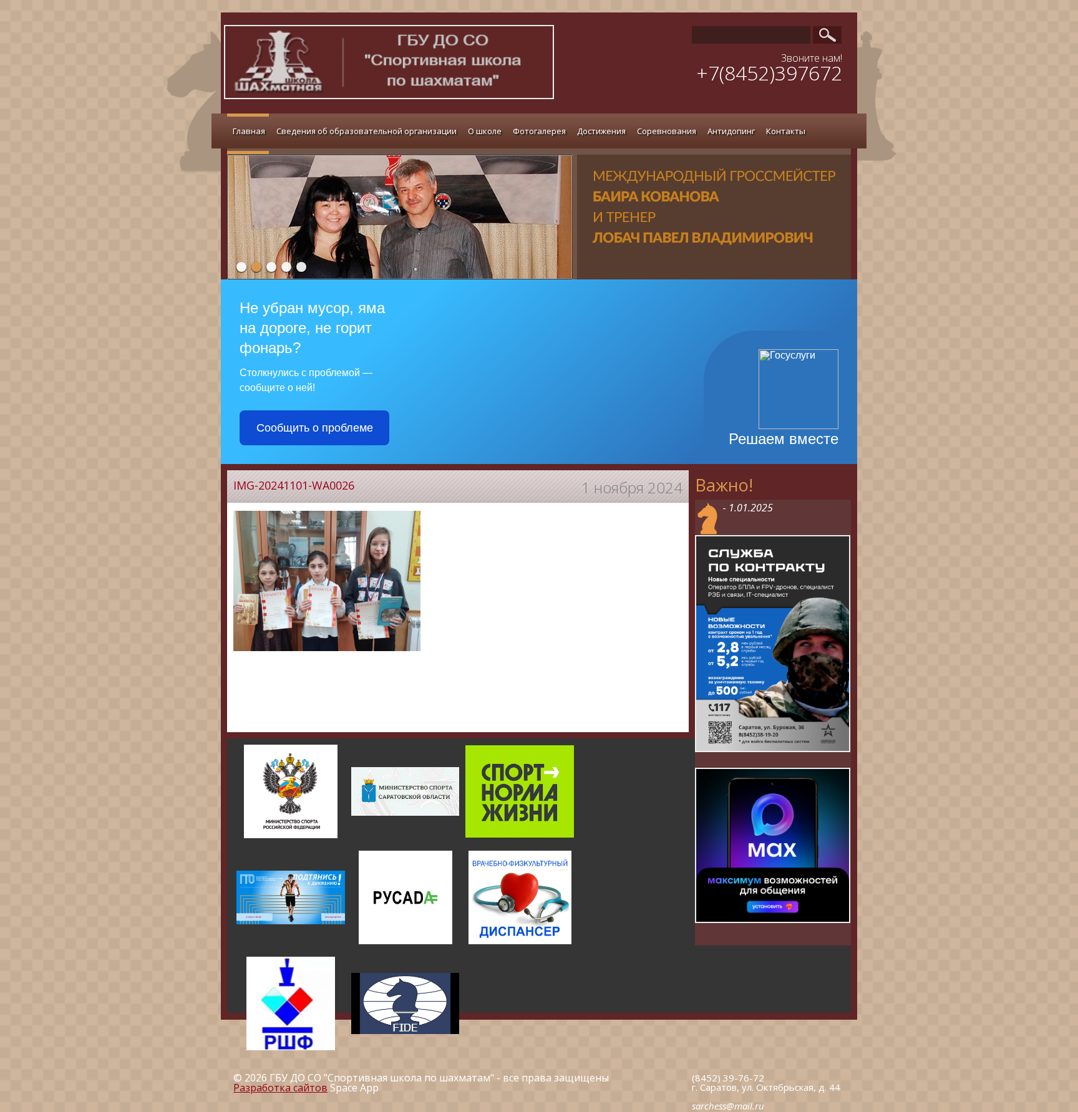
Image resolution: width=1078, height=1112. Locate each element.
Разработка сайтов (280, 1088)
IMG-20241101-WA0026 (293, 485)
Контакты (785, 131)
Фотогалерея (539, 131)
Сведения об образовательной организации (366, 131)
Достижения (601, 131)
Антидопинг (731, 131)
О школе (485, 131)
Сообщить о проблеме (314, 428)
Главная (249, 131)
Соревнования (666, 131)
